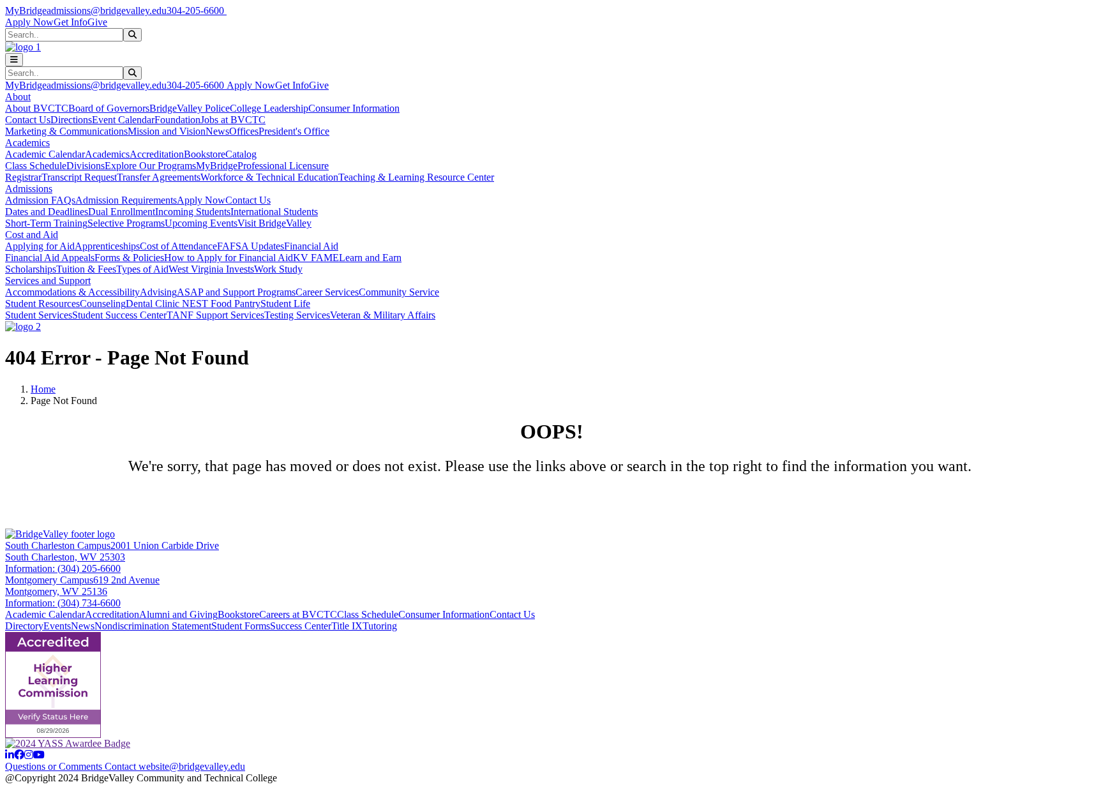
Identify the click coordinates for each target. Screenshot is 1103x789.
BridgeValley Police (189, 108)
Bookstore (204, 154)
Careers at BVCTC (298, 614)
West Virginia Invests (211, 269)
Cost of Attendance (178, 246)
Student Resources (42, 303)
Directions (71, 119)
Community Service (399, 292)
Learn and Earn (370, 257)
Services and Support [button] (48, 280)
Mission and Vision (167, 131)
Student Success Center (119, 315)
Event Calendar (123, 119)
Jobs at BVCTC (233, 119)
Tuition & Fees (86, 269)
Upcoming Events (201, 223)
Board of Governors (108, 108)
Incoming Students (192, 211)
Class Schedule (35, 165)
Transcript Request (79, 177)
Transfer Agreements (158, 177)
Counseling (103, 303)
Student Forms (240, 625)
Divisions (85, 165)
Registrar (23, 177)
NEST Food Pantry (221, 303)
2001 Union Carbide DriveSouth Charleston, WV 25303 (112, 551)
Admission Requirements (126, 200)
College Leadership (269, 108)
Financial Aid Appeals (49, 257)
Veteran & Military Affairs (382, 315)
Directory (24, 625)
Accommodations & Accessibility (72, 292)
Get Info (70, 22)
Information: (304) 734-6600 (63, 602)
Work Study (278, 269)
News (217, 131)
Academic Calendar (45, 154)
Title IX (347, 625)
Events (57, 625)
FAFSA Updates (250, 246)
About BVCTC (36, 108)
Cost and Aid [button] (31, 234)
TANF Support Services (215, 315)
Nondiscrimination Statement (152, 625)
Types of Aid (142, 269)
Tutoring (380, 625)
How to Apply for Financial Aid (228, 257)
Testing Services (297, 315)
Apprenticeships (107, 246)
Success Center (300, 625)
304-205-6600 (197, 10)
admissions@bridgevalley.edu (107, 10)
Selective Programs (126, 223)
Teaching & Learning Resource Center (416, 177)
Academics (107, 154)
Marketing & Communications (66, 131)
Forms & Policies (129, 257)
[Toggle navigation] (14, 59)
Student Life (285, 303)
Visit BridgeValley (274, 223)
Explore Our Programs (150, 165)
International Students (274, 211)
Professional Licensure (283, 165)
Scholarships (30, 269)
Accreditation (157, 154)
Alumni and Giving (178, 614)
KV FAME (316, 257)
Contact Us (27, 119)
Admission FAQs (40, 200)
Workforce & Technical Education (269, 177)
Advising (158, 292)
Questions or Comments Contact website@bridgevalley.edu (125, 766)
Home (43, 389)
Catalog (241, 154)
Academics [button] (27, 142)
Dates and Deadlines (46, 211)
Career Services (327, 292)
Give (97, 22)
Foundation (177, 119)
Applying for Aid (40, 246)
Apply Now (29, 22)
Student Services (38, 315)
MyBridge (26, 10)
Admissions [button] (28, 188)
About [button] (18, 96)
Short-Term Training (46, 223)
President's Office (294, 131)
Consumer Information (354, 108)
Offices (244, 131)
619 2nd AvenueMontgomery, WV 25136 (82, 586)
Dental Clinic (154, 303)
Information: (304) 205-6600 (63, 568)
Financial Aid (311, 246)
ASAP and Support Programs (236, 292)
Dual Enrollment (121, 211)
